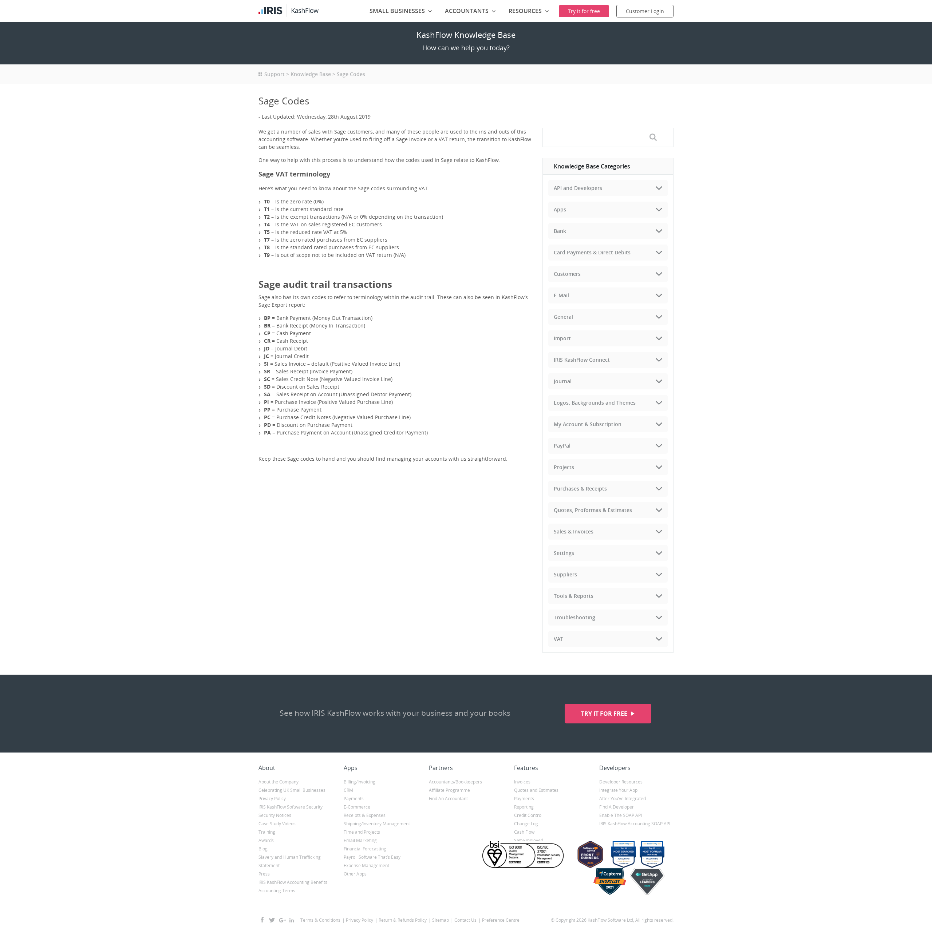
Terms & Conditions (320, 920)
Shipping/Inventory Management (377, 824)
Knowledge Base (311, 74)
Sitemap (440, 920)
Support (274, 74)
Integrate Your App (618, 790)
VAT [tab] (558, 638)
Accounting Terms (276, 891)
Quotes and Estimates (536, 790)
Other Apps (355, 874)
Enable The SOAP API (620, 815)
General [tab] (563, 316)
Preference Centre (501, 920)
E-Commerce (357, 807)
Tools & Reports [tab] (573, 595)
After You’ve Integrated (622, 798)
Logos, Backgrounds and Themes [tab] (595, 402)
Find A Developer (616, 807)
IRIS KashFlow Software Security (290, 807)
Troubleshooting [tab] (574, 617)
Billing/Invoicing (359, 782)
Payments (354, 798)
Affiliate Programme (449, 790)
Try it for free (605, 714)
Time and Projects (362, 832)
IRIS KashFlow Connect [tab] (582, 359)
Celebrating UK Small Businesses (291, 790)
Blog (263, 849)
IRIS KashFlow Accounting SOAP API (634, 824)
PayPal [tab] (562, 445)
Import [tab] (562, 338)
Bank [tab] (560, 230)
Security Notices (274, 815)
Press (264, 874)
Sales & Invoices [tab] (573, 531)
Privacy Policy (272, 798)
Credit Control (528, 815)
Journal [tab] (563, 381)
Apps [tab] (560, 209)
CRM (348, 790)
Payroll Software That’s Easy (372, 857)
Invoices (522, 782)
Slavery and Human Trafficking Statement (289, 861)
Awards (266, 840)
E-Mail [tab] (561, 295)
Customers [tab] (567, 273)
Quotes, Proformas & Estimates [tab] (593, 510)
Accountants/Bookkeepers (455, 782)
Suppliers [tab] (565, 574)
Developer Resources (621, 782)
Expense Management (366, 865)
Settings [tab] (564, 552)
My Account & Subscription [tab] (587, 424)
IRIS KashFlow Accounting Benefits (292, 882)
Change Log (526, 824)
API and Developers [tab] (578, 187)
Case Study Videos (277, 824)
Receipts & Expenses (365, 815)
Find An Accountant (448, 798)
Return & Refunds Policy (403, 920)
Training (266, 832)
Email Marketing (360, 840)
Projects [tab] (564, 467)
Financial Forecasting (365, 849)
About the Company (278, 782)
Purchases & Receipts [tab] (580, 488)
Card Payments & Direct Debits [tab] (592, 252)
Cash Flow (524, 832)
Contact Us (465, 920)
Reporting (524, 807)
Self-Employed (528, 840)
